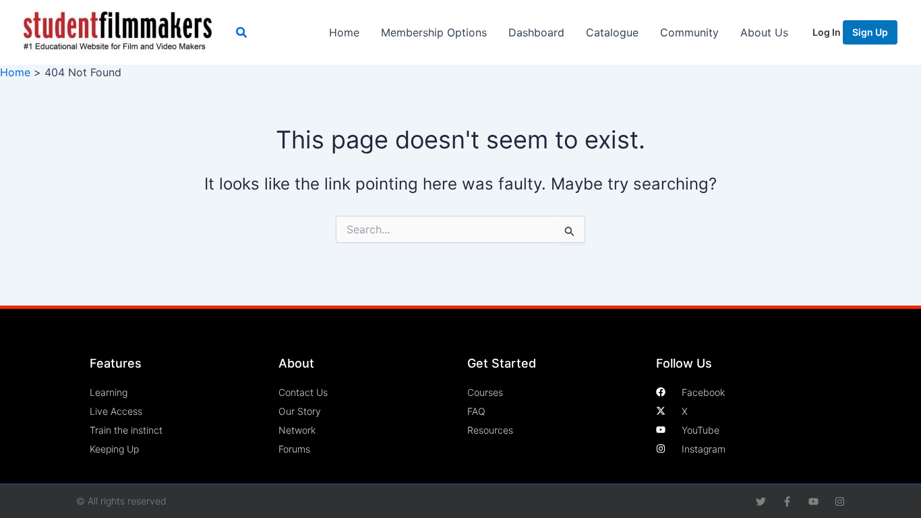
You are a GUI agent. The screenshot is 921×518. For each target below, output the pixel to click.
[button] (242, 32)
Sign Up (870, 32)
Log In (827, 32)
